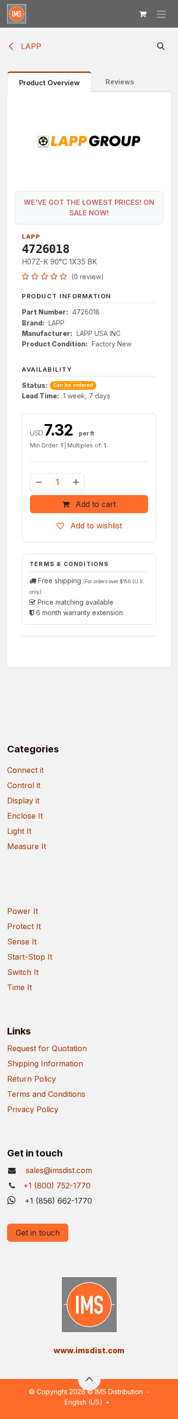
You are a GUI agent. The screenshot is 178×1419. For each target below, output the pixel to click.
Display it (23, 800)
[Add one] (76, 482)
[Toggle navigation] (161, 14)
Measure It (26, 846)
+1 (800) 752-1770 (57, 1185)
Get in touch (37, 1232)
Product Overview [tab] (49, 83)
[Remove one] (38, 482)
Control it (23, 785)
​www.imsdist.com (89, 1350)
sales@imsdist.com (57, 1170)
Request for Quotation (47, 1048)
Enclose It (25, 816)
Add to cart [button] (94, 504)
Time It (19, 987)
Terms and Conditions (46, 1094)
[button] (161, 46)
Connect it (25, 770)
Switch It (22, 972)
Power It (22, 911)
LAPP (30, 46)
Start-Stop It (29, 957)
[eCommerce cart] (142, 13)
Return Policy (31, 1079)
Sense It (22, 941)
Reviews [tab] (119, 82)
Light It (19, 831)
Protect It (24, 926)
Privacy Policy (32, 1109)
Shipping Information (45, 1063)
